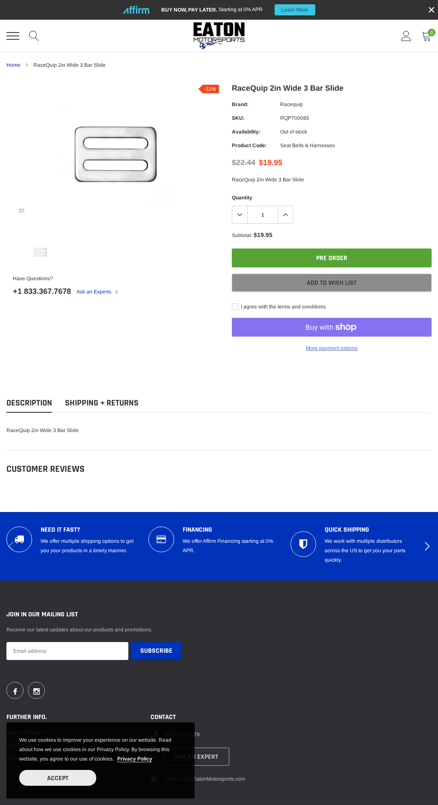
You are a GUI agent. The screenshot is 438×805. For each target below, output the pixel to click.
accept (57, 778)
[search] (34, 36)
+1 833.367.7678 (42, 291)
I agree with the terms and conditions (283, 307)
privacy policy (134, 759)
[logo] (219, 36)
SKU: (238, 118)
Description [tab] (29, 403)
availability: (246, 132)
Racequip (291, 104)
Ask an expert (196, 756)
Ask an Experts (94, 292)
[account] (406, 36)
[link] (21, 211)
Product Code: (249, 145)
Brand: (240, 104)
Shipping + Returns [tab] (102, 403)
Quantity (242, 198)
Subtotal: (242, 235)
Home (13, 65)
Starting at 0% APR (234, 9)
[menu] (12, 36)
